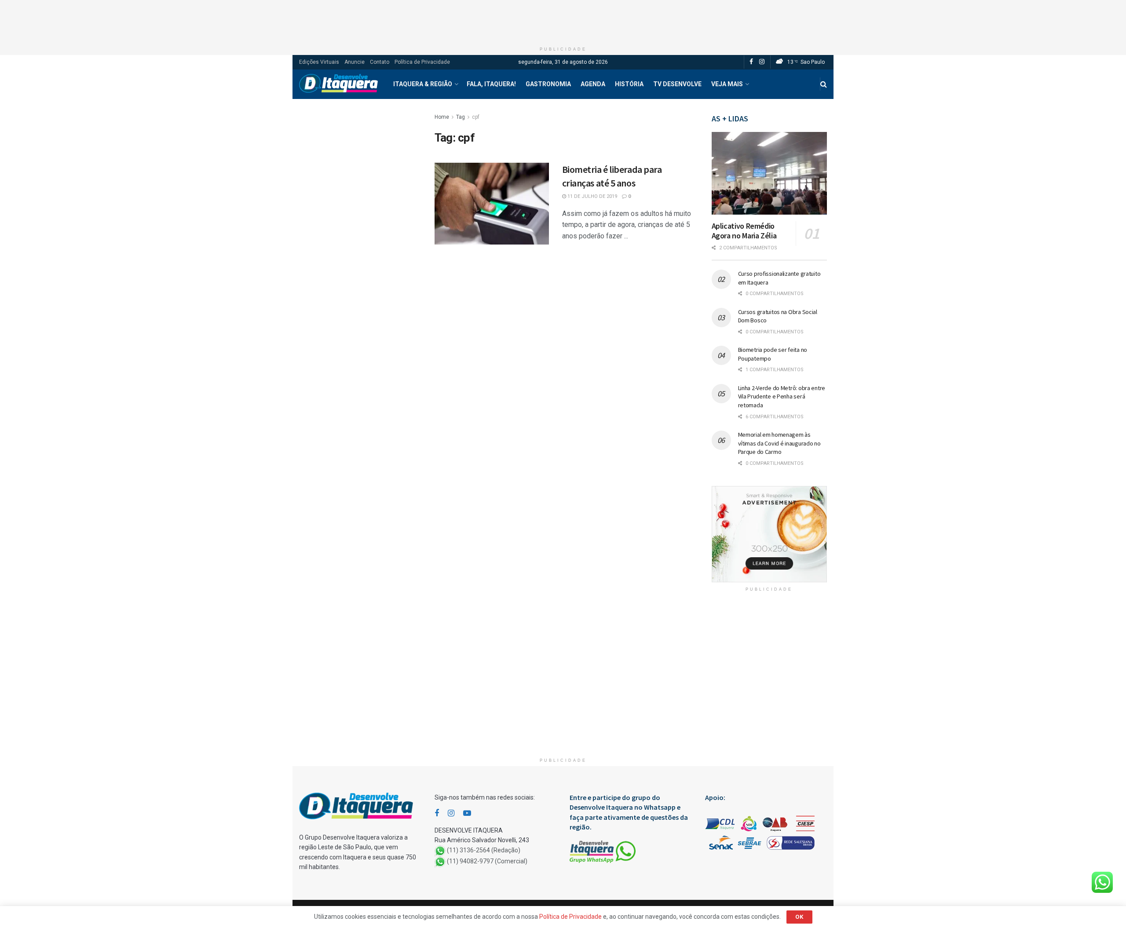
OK (799, 916)
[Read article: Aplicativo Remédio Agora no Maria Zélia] (769, 173)
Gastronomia (548, 84)
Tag (460, 117)
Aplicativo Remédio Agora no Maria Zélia (744, 231)
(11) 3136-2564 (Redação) (483, 850)
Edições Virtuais (319, 62)
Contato (379, 62)
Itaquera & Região (422, 84)
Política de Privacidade (422, 62)
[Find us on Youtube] (467, 813)
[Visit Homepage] (338, 84)
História (629, 84)
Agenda (593, 84)
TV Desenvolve (677, 84)
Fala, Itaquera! (491, 84)
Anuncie (354, 62)
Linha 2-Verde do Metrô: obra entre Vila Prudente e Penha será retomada (781, 396)
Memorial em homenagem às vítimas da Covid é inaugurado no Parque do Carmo (779, 443)
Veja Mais (727, 84)
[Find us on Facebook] (751, 62)
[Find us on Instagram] (761, 62)
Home (442, 117)
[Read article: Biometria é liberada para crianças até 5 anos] (492, 204)
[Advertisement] (563, 20)
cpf (475, 117)
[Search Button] (823, 84)
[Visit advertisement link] (769, 534)
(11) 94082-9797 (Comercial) (487, 861)
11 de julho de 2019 (591, 196)
